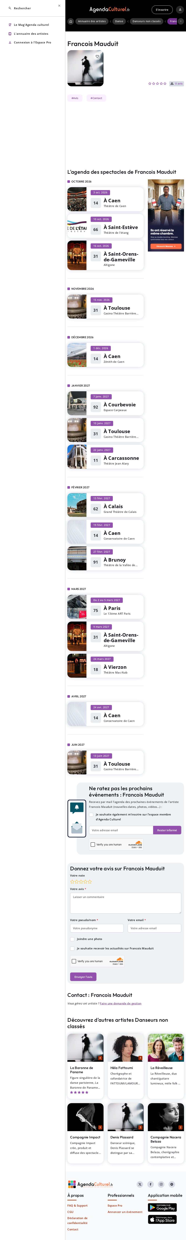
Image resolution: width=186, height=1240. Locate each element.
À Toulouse (117, 308)
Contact (72, 1229)
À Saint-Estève (121, 227)
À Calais (113, 506)
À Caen (112, 200)
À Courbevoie (120, 404)
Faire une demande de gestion (120, 1003)
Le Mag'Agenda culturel (28, 25)
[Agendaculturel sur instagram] (161, 1184)
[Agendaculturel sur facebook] (150, 1184)
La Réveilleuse (162, 1068)
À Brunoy (115, 560)
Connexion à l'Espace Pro (29, 43)
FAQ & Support (77, 1205)
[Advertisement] (125, 135)
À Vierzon (115, 667)
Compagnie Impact (85, 1137)
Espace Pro (115, 1205)
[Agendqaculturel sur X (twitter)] (140, 1184)
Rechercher (19, 8)
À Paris (112, 608)
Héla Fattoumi (121, 1068)
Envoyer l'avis (83, 977)
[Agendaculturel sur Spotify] (172, 1184)
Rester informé (167, 830)
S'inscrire (162, 9)
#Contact (96, 98)
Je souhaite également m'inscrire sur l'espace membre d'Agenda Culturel (133, 817)
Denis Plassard (122, 1137)
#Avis (75, 98)
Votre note (77, 875)
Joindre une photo (89, 939)
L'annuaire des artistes (28, 34)
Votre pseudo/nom (83, 920)
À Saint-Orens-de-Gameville (121, 257)
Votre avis (77, 889)
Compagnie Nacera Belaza (166, 1139)
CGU (70, 1212)
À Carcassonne (121, 458)
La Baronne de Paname (81, 1070)
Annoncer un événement (125, 1212)
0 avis (179, 84)
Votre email (136, 920)
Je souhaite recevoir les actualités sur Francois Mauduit (115, 948)
